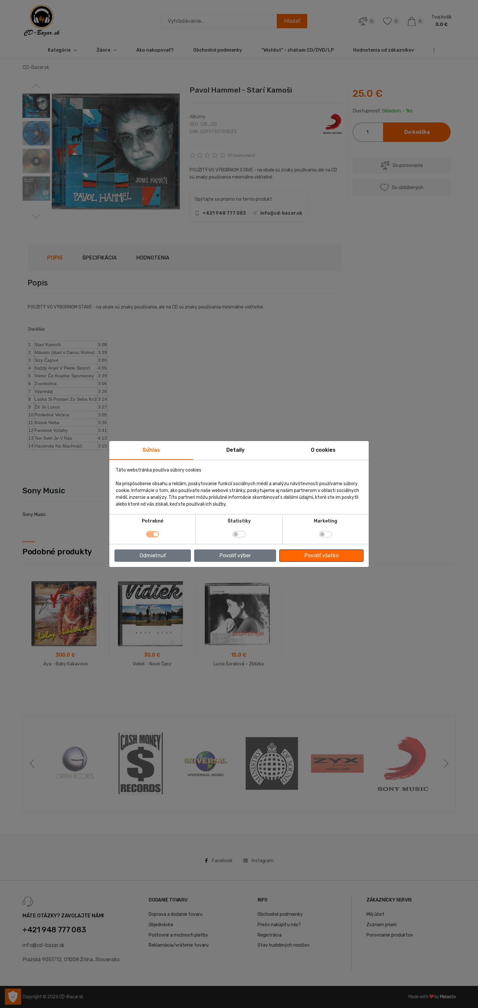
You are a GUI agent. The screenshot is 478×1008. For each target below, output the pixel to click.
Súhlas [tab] (151, 450)
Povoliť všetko (321, 555)
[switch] (239, 534)
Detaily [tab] (235, 450)
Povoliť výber (235, 555)
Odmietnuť (152, 555)
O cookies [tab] (323, 450)
